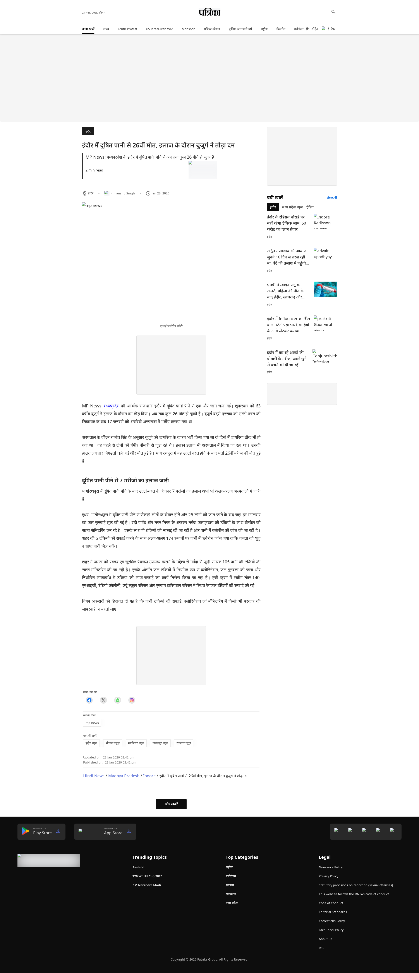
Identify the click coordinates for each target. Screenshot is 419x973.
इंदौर (88, 131)
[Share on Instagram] (132, 700)
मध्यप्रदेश (111, 406)
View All (331, 197)
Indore (149, 775)
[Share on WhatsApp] (118, 700)
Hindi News (94, 775)
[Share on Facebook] (89, 700)
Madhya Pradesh (123, 775)
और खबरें (171, 804)
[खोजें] (333, 11)
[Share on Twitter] (103, 700)
